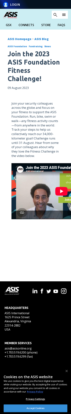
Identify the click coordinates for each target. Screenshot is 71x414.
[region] (35, 390)
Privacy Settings (35, 399)
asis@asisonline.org (18, 348)
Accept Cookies (35, 408)
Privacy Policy (35, 391)
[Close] (67, 371)
